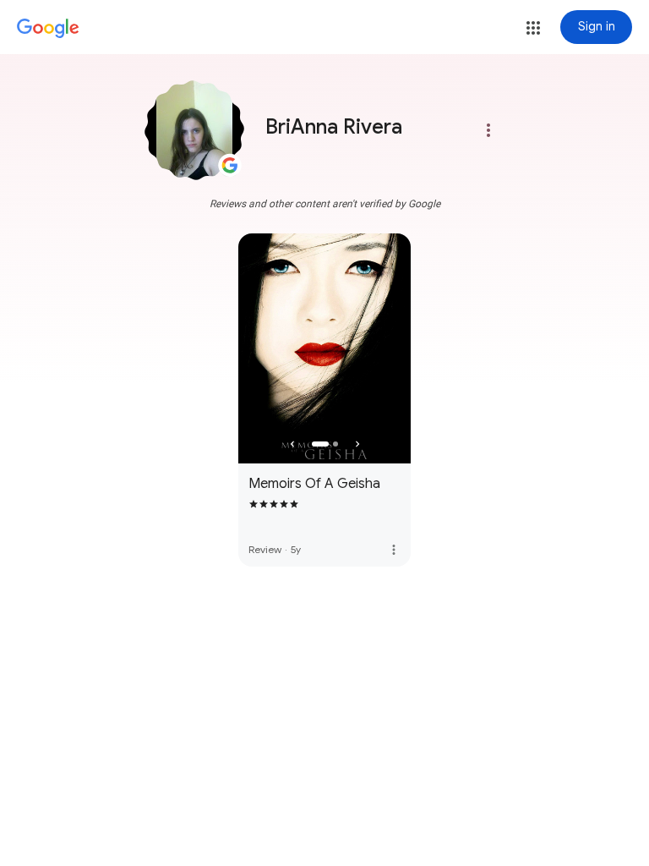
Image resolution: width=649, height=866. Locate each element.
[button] (533, 28)
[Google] (48, 29)
